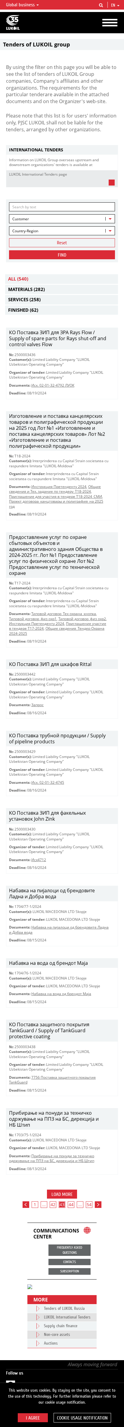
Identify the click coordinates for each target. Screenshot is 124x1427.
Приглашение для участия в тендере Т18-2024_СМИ (55, 496)
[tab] (62, 150)
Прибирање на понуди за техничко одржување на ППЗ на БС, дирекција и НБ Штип (51, 1158)
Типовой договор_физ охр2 (82, 619)
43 (62, 1204)
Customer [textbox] (20, 218)
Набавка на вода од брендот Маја (61, 993)
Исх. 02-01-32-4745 (47, 782)
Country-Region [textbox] (25, 230)
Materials (26, 289)
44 (71, 1204)
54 (89, 1204)
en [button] (113, 5)
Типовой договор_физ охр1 (33, 619)
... (44, 1204)
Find (62, 255)
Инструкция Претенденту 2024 (58, 486)
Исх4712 (38, 860)
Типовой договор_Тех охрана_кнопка (63, 613)
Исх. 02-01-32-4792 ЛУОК (52, 385)
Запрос (37, 705)
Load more (62, 1194)
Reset (62, 242)
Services (24, 299)
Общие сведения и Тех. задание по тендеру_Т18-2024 (55, 489)
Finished (23, 310)
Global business (21, 4)
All (18, 279)
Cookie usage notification (82, 1418)
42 (53, 1204)
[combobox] (62, 218)
